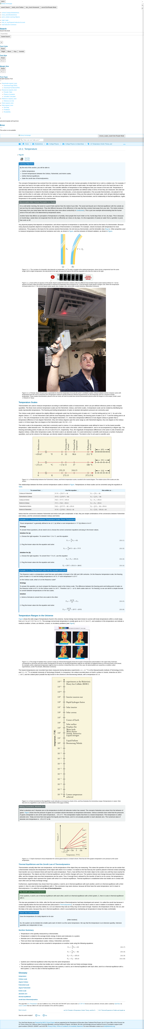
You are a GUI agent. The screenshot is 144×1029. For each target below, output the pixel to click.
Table (20, 487)
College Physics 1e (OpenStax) (74, 144)
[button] (7, 109)
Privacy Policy (52, 1026)
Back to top (22, 1010)
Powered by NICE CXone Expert (45, 1022)
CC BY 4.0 (82, 1003)
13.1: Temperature (32, 1003)
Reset (3, 48)
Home (27, 144)
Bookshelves (39, 144)
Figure (107, 229)
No (46, 1015)
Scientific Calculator (10, 96)
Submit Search (5, 36)
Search (21, 140)
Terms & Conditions (62, 1026)
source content (23, 1005)
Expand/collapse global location (124, 143)
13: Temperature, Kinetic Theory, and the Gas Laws (105, 144)
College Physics (54, 144)
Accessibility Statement (76, 1026)
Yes (39, 1015)
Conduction (80, 210)
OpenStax (27, 158)
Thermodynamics (66, 904)
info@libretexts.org (109, 1026)
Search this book (5, 30)
